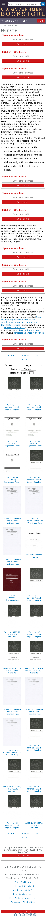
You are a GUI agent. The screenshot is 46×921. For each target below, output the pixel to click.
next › (37, 355)
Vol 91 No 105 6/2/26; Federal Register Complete (12, 634)
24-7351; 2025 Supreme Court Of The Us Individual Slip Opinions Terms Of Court (34, 520)
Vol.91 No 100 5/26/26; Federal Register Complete (12, 670)
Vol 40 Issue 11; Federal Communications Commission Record (12, 597)
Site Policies (23, 882)
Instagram (23, 914)
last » (24, 359)
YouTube (27, 914)
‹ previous (24, 355)
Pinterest (30, 914)
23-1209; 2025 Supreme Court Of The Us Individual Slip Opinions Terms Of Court (12, 752)
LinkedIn (34, 914)
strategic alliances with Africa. (29, 332)
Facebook (15, 914)
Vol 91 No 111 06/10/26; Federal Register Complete (12, 407)
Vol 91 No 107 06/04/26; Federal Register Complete (34, 634)
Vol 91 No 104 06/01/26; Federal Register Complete (34, 747)
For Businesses (23, 894)
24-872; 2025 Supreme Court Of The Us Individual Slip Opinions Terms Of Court (34, 711)
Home (3, 25)
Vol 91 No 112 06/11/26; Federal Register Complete (34, 407)
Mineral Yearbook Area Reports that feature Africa (20, 323)
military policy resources (27, 330)
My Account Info (23, 890)
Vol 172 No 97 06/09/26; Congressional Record (12, 443)
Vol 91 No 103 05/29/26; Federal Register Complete (34, 789)
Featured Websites (23, 902)
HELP (24, 20)
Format (8, 365)
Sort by (15, 369)
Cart (40, 20)
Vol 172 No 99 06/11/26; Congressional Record (12, 479)
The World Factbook (14, 327)
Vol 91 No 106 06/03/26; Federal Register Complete (34, 479)
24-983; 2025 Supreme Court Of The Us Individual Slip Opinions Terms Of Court (12, 711)
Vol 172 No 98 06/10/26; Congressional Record (33, 443)
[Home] (23, 15)
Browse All (12, 25)
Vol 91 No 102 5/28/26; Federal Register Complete (12, 789)
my (9, 20)
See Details (23, 855)
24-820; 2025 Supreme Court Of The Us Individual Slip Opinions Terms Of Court (12, 561)
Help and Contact (23, 886)
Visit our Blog (23, 911)
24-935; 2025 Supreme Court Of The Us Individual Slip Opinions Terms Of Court (12, 520)
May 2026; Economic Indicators (34, 556)
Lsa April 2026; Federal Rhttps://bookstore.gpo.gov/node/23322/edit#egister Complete (34, 670)
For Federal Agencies (23, 898)
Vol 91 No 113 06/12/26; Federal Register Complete (34, 598)
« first (11, 355)
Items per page (18, 372)
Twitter (19, 914)
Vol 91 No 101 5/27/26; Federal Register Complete (34, 825)
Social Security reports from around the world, (21, 320)
